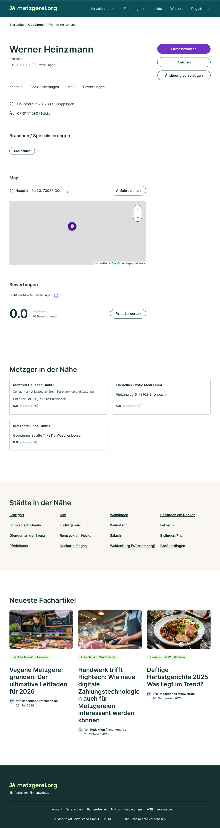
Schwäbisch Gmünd (25, 525)
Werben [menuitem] (176, 8)
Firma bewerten (128, 313)
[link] (58, 397)
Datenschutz (75, 809)
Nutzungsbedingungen (127, 809)
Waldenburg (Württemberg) (132, 546)
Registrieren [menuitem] (201, 8)
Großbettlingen (172, 546)
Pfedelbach (18, 546)
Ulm (63, 515)
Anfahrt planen (128, 190)
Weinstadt (118, 525)
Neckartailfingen (73, 546)
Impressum (164, 809)
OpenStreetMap (121, 263)
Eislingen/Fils (171, 535)
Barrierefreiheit (97, 809)
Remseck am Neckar (76, 535)
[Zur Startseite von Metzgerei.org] (33, 9)
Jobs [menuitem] (158, 8)
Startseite (16, 24)
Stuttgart (16, 515)
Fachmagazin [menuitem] (134, 8)
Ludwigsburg (70, 525)
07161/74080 (27, 113)
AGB (150, 809)
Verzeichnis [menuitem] (100, 8)
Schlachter (22, 151)
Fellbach (167, 525)
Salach (115, 535)
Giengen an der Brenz (27, 535)
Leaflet (102, 263)
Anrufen (184, 62)
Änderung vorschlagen (184, 75)
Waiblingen (119, 515)
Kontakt (57, 809)
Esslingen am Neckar (177, 515)
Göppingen (36, 24)
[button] (72, 227)
